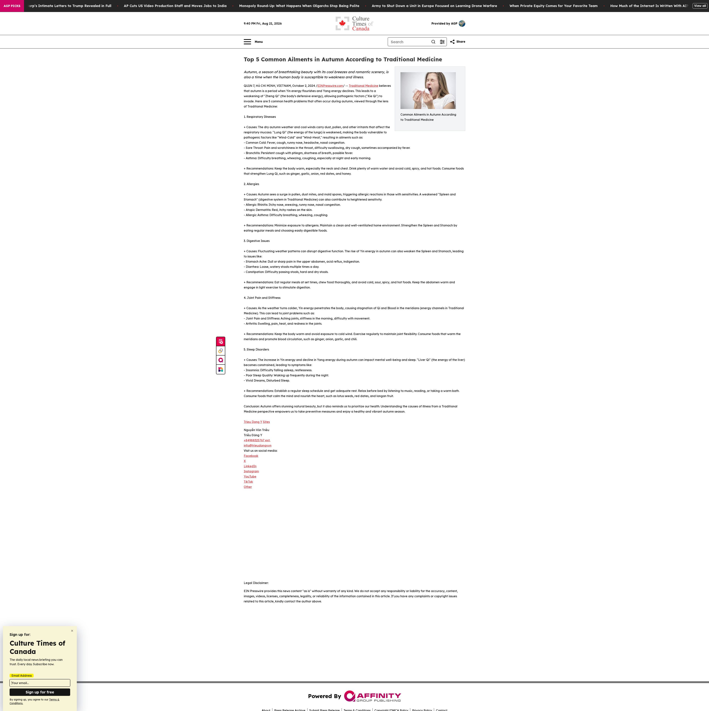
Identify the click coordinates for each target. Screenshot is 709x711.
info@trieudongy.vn (257, 445)
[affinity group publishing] (220, 360)
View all (700, 6)
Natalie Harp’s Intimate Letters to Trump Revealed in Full (61, 6)
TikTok (248, 481)
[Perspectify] (220, 351)
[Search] (433, 41)
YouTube (250, 476)
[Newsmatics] (220, 369)
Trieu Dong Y (253, 422)
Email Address (21, 675)
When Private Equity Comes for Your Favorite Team (554, 6)
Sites (266, 422)
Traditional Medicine (363, 86)
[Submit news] (220, 341)
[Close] (72, 631)
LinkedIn (250, 466)
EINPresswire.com (330, 86)
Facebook (251, 456)
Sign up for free (40, 692)
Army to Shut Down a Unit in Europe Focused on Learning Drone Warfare (434, 6)
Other (248, 487)
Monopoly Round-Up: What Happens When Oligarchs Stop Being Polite (299, 6)
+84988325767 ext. (257, 440)
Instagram (251, 471)
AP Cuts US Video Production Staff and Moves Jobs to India (175, 6)
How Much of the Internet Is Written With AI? (649, 6)
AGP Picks (12, 6)
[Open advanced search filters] (442, 41)
